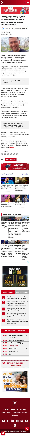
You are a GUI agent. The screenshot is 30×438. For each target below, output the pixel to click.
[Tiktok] (26, 421)
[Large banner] (15, 10)
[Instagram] (12, 421)
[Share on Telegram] (8, 154)
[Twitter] (17, 421)
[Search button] (25, 2)
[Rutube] (21, 421)
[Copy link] (2, 154)
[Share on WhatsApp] (14, 154)
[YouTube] (3, 421)
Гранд (11, 147)
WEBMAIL (15, 415)
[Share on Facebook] (5, 154)
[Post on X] (11, 154)
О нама (6, 409)
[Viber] (15, 425)
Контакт (23, 409)
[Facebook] (8, 421)
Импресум (14, 409)
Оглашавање (6, 412)
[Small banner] (15, 276)
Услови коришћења (20, 412)
